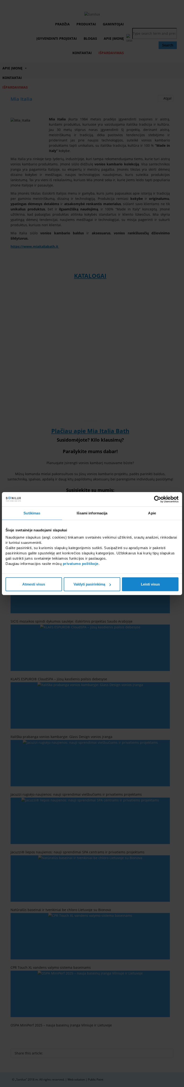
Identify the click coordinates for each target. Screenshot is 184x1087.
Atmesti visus (33, 584)
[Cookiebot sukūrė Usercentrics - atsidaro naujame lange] (157, 499)
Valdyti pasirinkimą (89, 584)
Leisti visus (150, 584)
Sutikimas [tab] (31, 513)
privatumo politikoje (80, 564)
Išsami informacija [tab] (92, 513)
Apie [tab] (152, 513)
